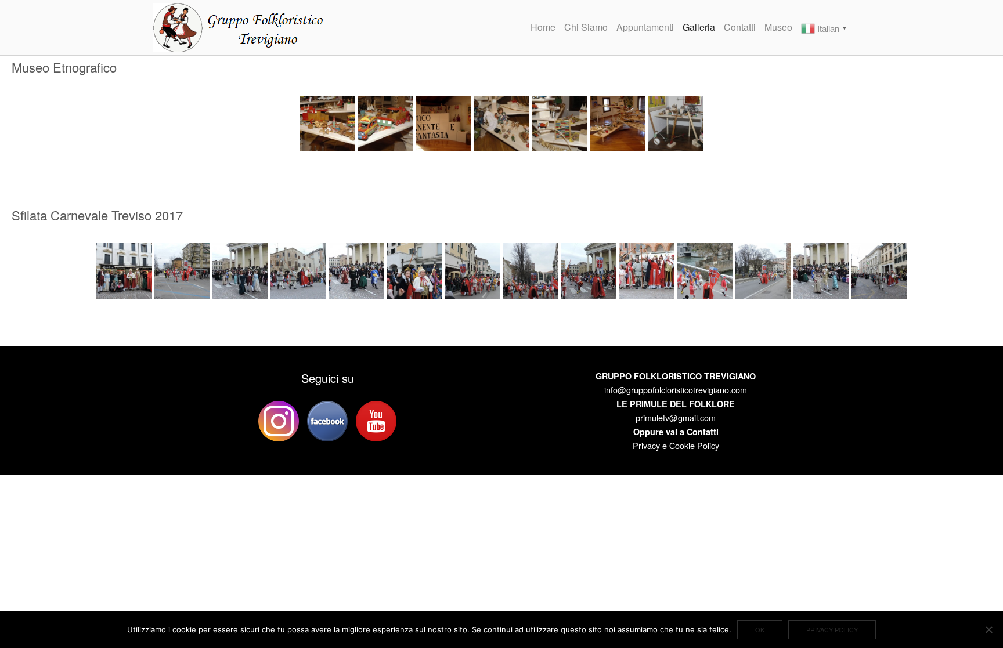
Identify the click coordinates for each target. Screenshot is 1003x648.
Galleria (699, 27)
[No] (988, 629)
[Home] (240, 26)
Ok (759, 629)
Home (543, 27)
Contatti (740, 27)
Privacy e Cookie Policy (676, 445)
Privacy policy (832, 629)
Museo (778, 27)
